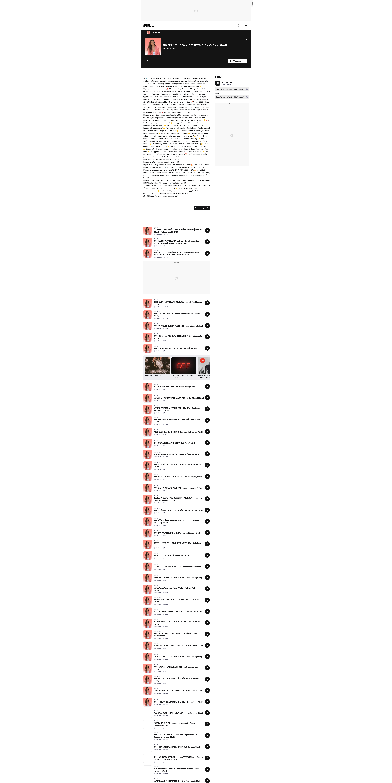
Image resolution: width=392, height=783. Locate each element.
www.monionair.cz (226, 84)
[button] (238, 25)
